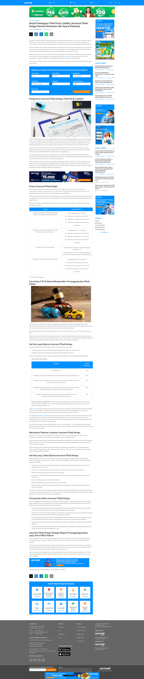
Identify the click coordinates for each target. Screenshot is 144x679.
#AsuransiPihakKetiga (34, 569)
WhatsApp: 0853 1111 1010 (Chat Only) (38, 649)
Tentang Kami (61, 627)
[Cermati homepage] (105, 668)
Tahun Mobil (35, 73)
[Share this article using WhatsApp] (46, 34)
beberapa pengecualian (44, 415)
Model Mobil (76, 73)
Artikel (59, 637)
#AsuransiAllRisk (55, 569)
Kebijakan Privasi (81, 630)
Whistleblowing (80, 637)
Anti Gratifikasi (80, 641)
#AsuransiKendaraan (45, 569)
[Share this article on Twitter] (31, 34)
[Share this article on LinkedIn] (41, 34)
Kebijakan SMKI (80, 634)
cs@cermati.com (39, 633)
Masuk (111, 2)
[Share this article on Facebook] (36, 34)
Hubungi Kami (61, 634)
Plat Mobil (55, 81)
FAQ (59, 630)
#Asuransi (63, 569)
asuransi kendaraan (65, 56)
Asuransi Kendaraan (34, 20)
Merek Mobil (55, 73)
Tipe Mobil (34, 81)
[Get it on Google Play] (75, 649)
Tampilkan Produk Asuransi (82, 91)
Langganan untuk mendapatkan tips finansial (41, 667)
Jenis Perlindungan (78, 81)
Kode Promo (35, 89)
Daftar (115, 2)
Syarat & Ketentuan (81, 627)
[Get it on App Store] (75, 654)
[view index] (113, 148)
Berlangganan (51, 669)
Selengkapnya (104, 232)
